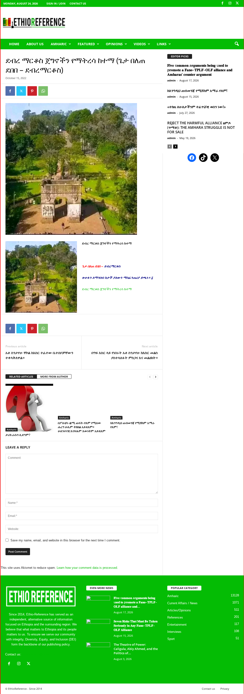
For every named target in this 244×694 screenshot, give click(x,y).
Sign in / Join (56, 3)
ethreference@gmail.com (39, 654)
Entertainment (177, 624)
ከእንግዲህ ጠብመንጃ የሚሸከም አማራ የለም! (132, 425)
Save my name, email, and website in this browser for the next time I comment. (65, 540)
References (175, 617)
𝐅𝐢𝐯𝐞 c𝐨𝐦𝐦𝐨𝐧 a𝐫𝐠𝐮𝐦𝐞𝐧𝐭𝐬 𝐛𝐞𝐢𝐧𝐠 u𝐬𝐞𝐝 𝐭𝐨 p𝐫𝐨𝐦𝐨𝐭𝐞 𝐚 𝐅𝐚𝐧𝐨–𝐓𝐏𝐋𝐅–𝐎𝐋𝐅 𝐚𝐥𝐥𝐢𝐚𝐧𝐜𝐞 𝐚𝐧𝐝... (135, 602)
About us (35, 44)
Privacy (224, 688)
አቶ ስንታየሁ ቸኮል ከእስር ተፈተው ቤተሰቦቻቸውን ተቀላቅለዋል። (39, 355)
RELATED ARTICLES (21, 376)
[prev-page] (149, 376)
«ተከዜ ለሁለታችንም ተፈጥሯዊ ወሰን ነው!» (196, 106)
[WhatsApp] (43, 91)
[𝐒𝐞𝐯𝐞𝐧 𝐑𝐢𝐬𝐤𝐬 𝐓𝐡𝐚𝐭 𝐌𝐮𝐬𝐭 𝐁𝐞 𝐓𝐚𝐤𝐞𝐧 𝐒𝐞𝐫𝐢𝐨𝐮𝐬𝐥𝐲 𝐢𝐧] (98, 628)
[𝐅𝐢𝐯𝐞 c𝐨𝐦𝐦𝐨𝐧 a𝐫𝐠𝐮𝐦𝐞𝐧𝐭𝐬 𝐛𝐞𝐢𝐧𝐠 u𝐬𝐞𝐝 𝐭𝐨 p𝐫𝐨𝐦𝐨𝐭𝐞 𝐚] (98, 605)
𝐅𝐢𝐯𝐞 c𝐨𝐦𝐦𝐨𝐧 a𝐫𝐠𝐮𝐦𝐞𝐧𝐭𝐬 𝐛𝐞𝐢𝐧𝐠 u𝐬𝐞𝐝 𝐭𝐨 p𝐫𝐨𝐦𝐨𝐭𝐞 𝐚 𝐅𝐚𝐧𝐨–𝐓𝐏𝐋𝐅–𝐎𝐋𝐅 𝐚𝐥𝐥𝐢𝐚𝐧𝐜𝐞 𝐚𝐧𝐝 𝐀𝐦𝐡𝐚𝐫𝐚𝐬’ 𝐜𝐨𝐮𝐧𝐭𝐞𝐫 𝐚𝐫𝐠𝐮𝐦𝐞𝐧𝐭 (199, 70)
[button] (236, 44)
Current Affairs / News (182, 603)
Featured (86, 44)
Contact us (78, 3)
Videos (140, 44)
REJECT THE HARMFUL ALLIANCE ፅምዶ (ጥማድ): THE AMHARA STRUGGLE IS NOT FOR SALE (201, 127)
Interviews (174, 632)
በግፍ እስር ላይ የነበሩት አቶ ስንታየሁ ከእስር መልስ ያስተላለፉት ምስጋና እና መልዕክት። (125, 355)
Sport (171, 639)
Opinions (114, 44)
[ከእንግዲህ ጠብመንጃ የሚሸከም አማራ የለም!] (134, 401)
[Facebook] (222, 3)
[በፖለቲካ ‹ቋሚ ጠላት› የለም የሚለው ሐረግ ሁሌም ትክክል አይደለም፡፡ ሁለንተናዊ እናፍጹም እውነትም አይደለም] (82, 401)
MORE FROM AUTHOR (54, 376)
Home (14, 44)
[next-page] (155, 376)
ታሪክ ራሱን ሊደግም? (17, 435)
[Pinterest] (32, 91)
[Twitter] (21, 91)
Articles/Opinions (179, 610)
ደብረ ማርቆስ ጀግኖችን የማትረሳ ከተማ (107, 289)
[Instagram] (230, 3)
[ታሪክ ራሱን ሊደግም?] (29, 407)
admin (171, 80)
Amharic (59, 44)
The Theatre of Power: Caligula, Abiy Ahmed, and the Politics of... (136, 648)
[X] (237, 3)
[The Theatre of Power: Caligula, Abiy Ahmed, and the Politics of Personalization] (98, 651)
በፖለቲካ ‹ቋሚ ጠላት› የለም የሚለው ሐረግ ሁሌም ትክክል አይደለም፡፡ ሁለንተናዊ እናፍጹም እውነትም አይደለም (82, 427)
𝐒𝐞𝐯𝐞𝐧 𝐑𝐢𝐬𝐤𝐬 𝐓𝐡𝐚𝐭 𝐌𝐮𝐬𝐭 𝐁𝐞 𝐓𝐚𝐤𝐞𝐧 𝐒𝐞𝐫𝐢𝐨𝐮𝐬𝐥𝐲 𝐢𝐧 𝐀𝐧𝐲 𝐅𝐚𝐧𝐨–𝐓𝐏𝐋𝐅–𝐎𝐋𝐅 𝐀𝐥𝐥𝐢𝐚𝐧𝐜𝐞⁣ (136, 625)
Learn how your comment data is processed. (87, 567)
